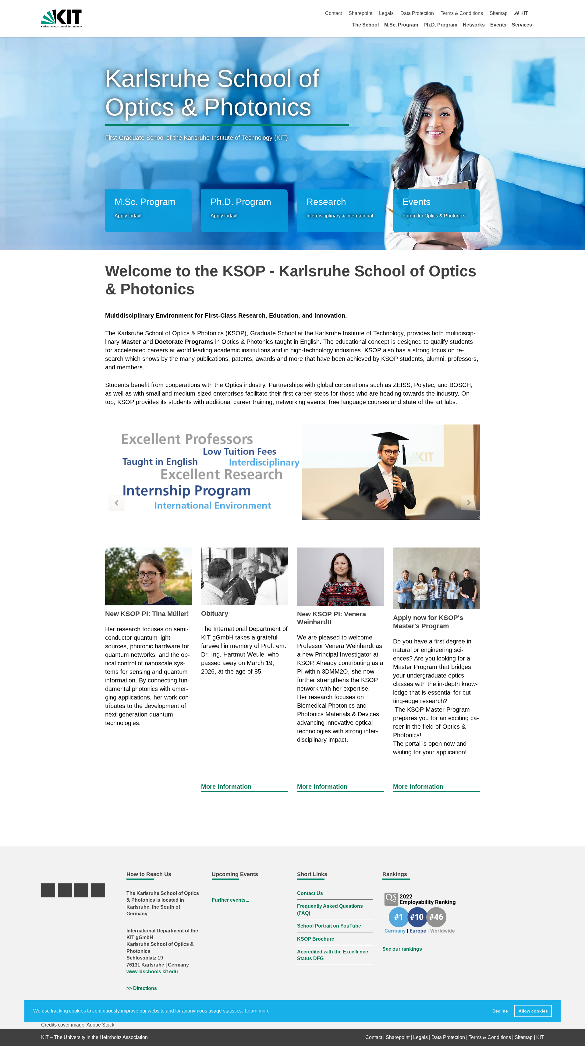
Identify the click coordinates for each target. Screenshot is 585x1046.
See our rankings (402, 949)
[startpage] (542, 25)
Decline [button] (500, 1011)
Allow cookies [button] (533, 1011)
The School (365, 24)
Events (498, 24)
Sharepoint (360, 13)
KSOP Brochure (315, 939)
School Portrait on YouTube (329, 925)
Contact (333, 13)
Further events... (230, 900)
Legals (386, 13)
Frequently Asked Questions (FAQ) (330, 909)
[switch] (541, 13)
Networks (474, 24)
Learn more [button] (257, 1010)
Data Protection (417, 13)
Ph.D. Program (440, 24)
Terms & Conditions (462, 13)
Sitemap (499, 13)
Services (522, 24)
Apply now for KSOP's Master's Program (428, 621)
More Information (226, 786)
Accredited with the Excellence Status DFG (332, 955)
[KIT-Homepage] (61, 18)
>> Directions (141, 988)
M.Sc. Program (401, 24)
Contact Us (310, 893)
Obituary (214, 613)
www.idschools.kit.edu (152, 971)
